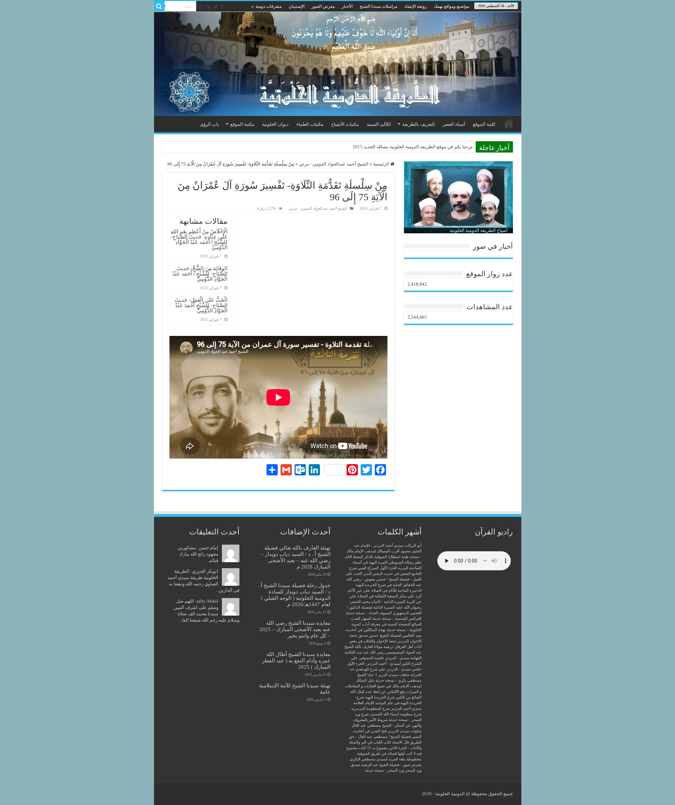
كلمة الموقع (484, 124)
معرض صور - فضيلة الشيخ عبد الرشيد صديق (386, 765)
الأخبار (347, 6)
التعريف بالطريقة (418, 124)
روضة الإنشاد (415, 6)
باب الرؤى (209, 124)
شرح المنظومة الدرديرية (370, 708)
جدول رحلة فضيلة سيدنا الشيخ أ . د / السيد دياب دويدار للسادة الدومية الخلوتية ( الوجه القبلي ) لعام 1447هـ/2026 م (294, 594)
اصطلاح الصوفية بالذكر (382, 557)
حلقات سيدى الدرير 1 (392, 675)
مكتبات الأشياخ (345, 124)
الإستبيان (296, 6)
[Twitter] (216, 6)
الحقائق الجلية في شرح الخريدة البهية (385, 585)
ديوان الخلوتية (275, 124)
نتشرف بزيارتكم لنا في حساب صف (439, 146)
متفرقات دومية (269, 6)
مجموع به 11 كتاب (373, 748)
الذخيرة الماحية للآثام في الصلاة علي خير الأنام (385, 590)
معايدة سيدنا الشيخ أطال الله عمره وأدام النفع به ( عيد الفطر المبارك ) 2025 (296, 660)
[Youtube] (208, 6)
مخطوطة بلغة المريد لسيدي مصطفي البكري (386, 759)
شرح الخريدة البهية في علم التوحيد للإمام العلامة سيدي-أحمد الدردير (387, 702)
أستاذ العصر (454, 124)
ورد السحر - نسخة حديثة (384, 770)
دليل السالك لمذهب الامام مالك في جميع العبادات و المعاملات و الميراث (383, 686)
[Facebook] (222, 6)
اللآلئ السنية (379, 124)
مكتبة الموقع (242, 124)
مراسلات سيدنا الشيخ (378, 6)
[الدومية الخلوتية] (337, 64)
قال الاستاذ (400, 742)
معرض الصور (323, 6)
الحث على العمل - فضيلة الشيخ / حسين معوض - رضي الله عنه (384, 579)
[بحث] (159, 6)
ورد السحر (413, 770)
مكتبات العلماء (309, 124)
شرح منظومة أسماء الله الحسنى (396, 714)
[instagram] (201, 6)
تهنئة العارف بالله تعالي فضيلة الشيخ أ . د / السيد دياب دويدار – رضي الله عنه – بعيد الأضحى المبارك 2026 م (295, 557)
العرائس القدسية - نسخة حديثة (397, 619)
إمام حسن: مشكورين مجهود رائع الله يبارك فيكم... (198, 554)
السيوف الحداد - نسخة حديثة (369, 613)
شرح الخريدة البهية (380, 697)
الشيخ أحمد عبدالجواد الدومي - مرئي (333, 164)
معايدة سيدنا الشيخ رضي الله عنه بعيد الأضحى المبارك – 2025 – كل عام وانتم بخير (294, 629)
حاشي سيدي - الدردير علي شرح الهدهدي (388, 669)
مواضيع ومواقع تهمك (451, 6)
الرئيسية (509, 123)
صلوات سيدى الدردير (405, 731)
